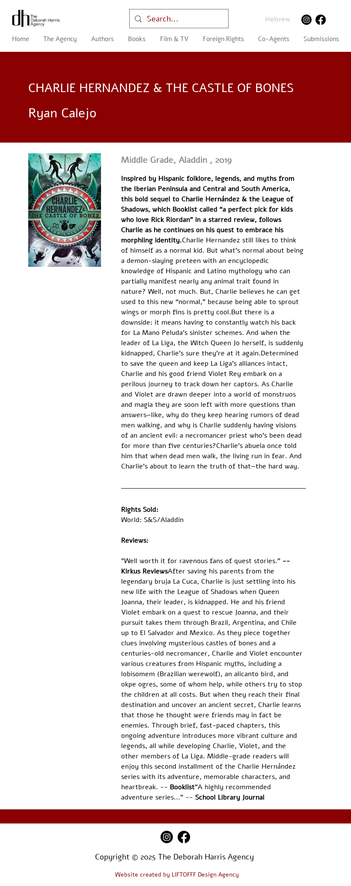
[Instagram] (306, 20)
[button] (137, 39)
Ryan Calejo (62, 113)
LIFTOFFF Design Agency (205, 875)
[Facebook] (320, 20)
